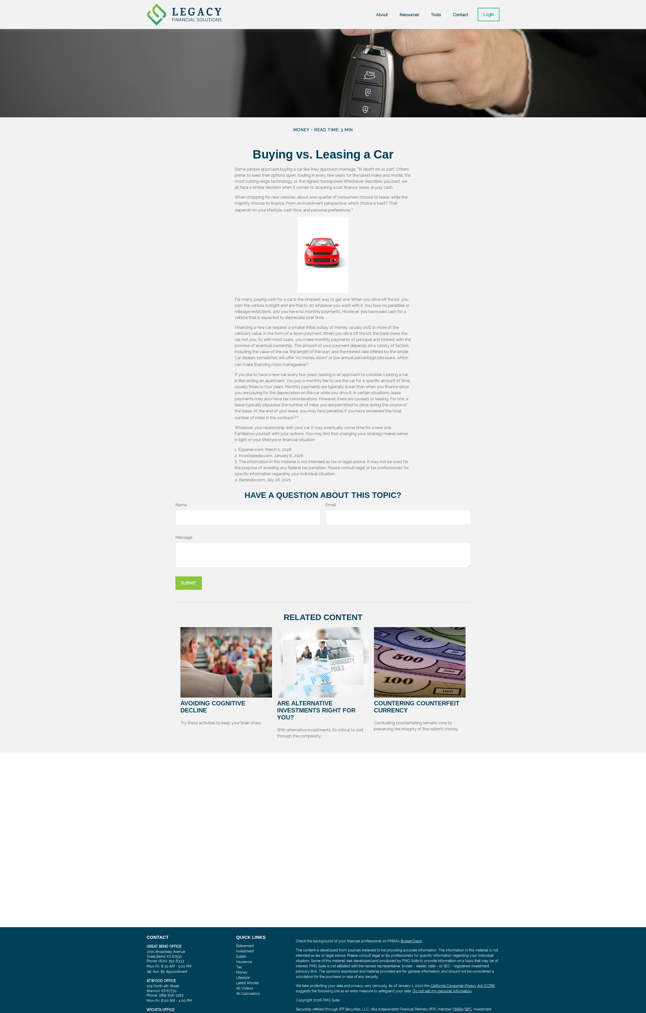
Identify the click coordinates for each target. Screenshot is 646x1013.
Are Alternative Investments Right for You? (316, 710)
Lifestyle (243, 978)
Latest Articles (247, 983)
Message (183, 537)
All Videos (244, 988)
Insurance (244, 962)
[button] (382, 14)
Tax (239, 967)
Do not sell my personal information (442, 991)
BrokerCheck (411, 941)
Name (181, 504)
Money (242, 972)
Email (331, 504)
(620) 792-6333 (171, 961)
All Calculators (248, 994)
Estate (241, 956)
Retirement (245, 946)
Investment (245, 951)
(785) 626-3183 (171, 995)
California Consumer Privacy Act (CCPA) (462, 986)
